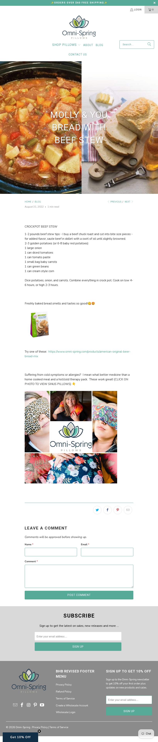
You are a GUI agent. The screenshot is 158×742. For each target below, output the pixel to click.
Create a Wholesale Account (72, 705)
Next (128, 201)
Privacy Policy (64, 685)
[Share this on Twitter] (97, 510)
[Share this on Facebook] (107, 510)
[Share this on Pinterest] (117, 510)
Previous (115, 201)
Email (85, 544)
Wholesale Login (65, 712)
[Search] (149, 44)
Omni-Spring (23, 727)
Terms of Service (65, 698)
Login (138, 9)
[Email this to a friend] (128, 510)
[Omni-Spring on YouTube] (42, 705)
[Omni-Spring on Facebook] (22, 705)
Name (29, 544)
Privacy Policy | (41, 727)
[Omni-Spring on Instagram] (29, 705)
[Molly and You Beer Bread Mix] (40, 342)
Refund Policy (63, 691)
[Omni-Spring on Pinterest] (35, 705)
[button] (66, 45)
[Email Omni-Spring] (15, 705)
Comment (31, 561)
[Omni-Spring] (79, 27)
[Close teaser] (39, 731)
